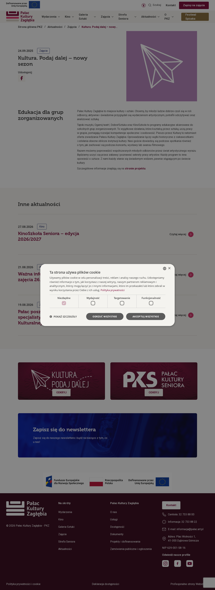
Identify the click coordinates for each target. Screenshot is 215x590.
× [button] (169, 268)
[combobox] (164, 268)
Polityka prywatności (113, 290)
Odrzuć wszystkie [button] (105, 316)
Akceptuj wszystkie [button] (146, 316)
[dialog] (107, 295)
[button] (63, 316)
